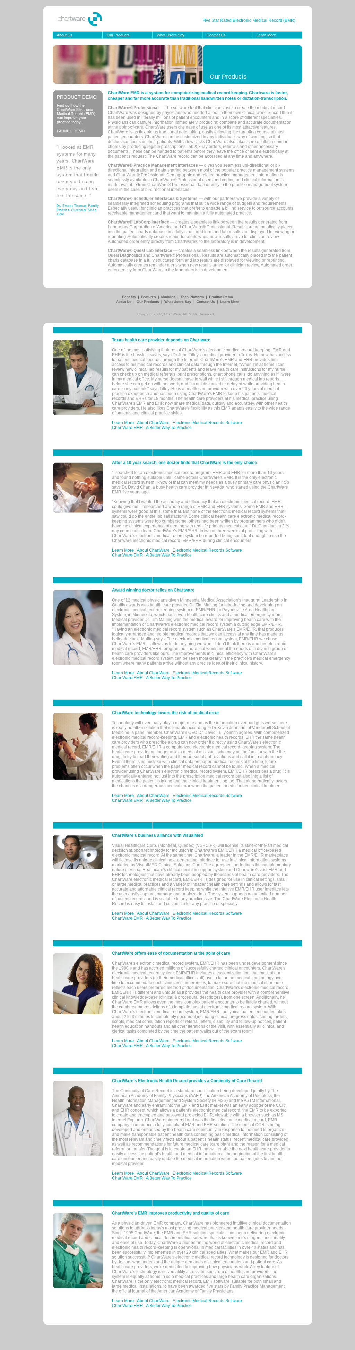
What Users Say (170, 35)
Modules (168, 297)
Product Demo (221, 297)
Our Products (118, 35)
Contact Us (216, 35)
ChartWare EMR (127, 427)
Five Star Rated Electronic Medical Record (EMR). (249, 20)
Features (149, 297)
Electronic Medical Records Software (207, 422)
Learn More (266, 35)
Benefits (129, 297)
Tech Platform (193, 297)
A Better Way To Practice (169, 427)
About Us (64, 35)
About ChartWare (153, 422)
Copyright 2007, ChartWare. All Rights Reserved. (176, 314)
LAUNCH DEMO (71, 131)
